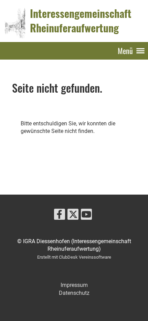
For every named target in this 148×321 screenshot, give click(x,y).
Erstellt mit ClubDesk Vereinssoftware (74, 257)
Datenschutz (74, 293)
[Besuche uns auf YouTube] (86, 215)
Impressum (74, 285)
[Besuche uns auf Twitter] (72, 215)
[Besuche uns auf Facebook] (59, 215)
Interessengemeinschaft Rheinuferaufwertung (80, 20)
